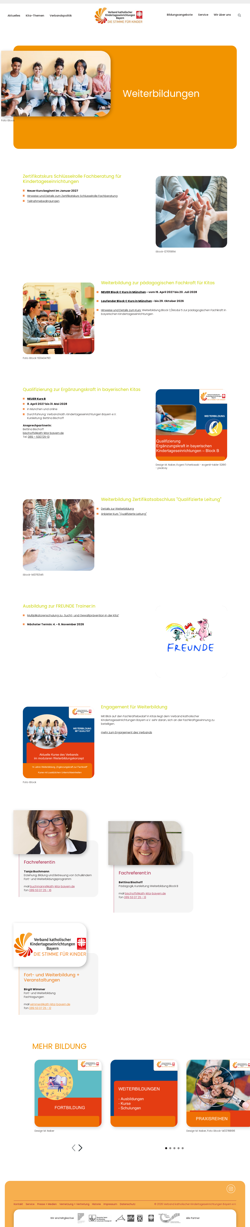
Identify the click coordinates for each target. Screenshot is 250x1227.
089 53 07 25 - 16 (40, 890)
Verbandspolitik (61, 16)
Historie (96, 1204)
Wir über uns (222, 15)
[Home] (119, 15)
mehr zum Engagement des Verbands (126, 732)
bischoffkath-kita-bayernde (43, 433)
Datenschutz (127, 1204)
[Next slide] (80, 1148)
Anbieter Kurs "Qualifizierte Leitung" (124, 514)
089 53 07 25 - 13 (135, 897)
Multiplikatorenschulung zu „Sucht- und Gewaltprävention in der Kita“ (73, 615)
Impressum (110, 1204)
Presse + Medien (47, 1204)
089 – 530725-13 (38, 437)
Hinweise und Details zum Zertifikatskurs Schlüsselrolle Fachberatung (72, 196)
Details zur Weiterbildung (117, 509)
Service (203, 15)
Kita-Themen (35, 16)
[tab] (166, 1148)
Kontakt (18, 1204)
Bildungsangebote (180, 15)
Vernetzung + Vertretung (74, 1204)
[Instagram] (231, 1190)
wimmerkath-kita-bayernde (50, 1004)
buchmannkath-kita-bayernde (52, 886)
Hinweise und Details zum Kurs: (121, 310)
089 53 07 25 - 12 (40, 1008)
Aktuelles (14, 16)
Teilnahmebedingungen (43, 201)
